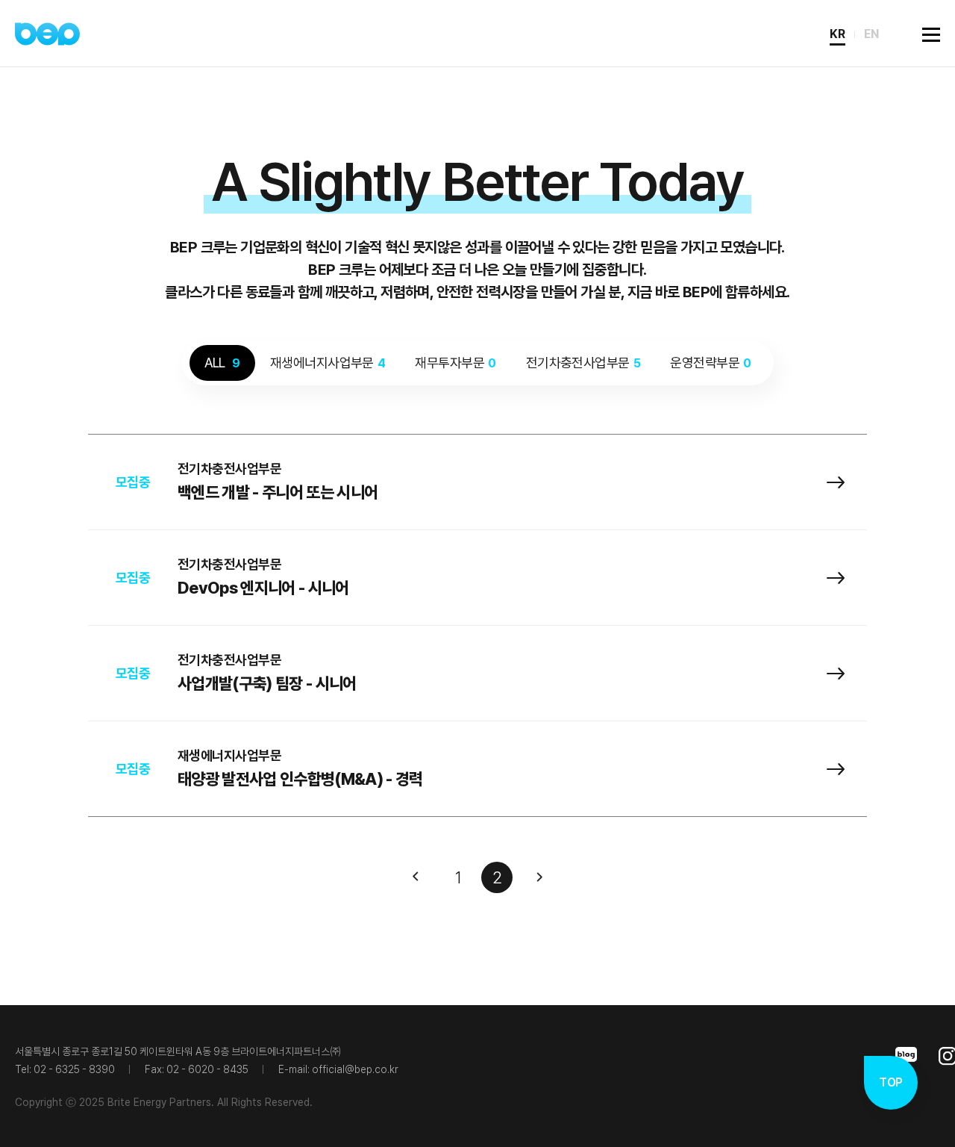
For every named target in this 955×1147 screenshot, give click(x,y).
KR (837, 34)
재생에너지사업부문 (328, 362)
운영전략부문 (710, 362)
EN (871, 34)
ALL (222, 362)
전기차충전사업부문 (583, 362)
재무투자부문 (455, 362)
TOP (890, 1082)
